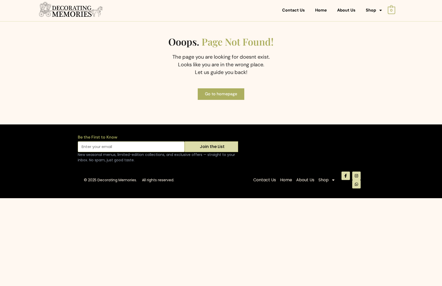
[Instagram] (356, 176)
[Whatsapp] (356, 184)
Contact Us (293, 10)
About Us (346, 10)
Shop (371, 10)
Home (321, 10)
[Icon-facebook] (345, 176)
